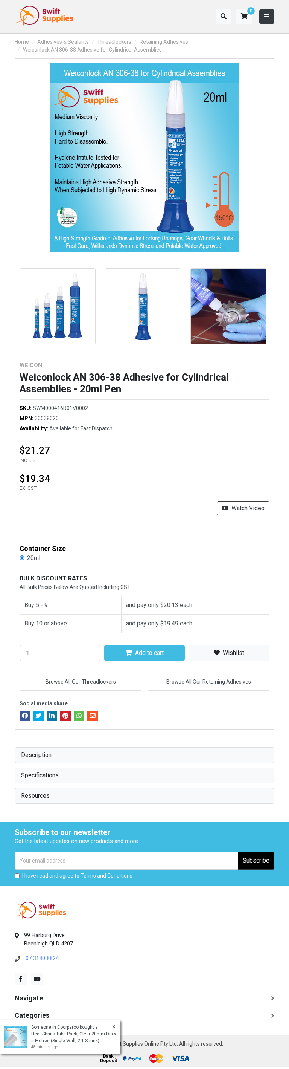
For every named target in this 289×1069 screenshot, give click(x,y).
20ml (33, 557)
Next (278, 303)
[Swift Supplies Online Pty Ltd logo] (45, 16)
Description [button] (36, 755)
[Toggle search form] (223, 16)
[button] (244, 16)
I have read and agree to (77, 876)
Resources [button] (35, 795)
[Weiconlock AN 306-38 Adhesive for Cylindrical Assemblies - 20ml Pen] (144, 157)
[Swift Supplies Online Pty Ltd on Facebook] (21, 979)
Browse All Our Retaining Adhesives (208, 682)
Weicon (31, 365)
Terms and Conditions (106, 876)
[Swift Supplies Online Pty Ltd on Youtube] (37, 979)
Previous (11, 303)
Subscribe (256, 860)
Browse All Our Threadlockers (81, 682)
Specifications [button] (40, 775)
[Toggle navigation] (266, 16)
